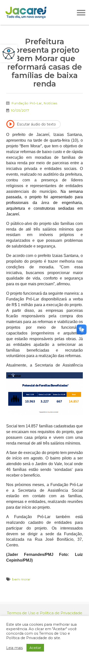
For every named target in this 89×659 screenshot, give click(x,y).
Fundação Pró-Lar (26, 103)
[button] (8, 53)
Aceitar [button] (35, 648)
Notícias (50, 103)
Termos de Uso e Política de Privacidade (44, 613)
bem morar (21, 579)
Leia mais (14, 648)
